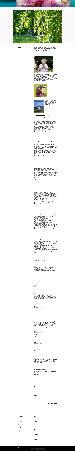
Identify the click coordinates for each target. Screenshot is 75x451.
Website (35, 395)
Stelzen (35, 437)
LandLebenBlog (20, 421)
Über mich (34, 8)
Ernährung (35, 418)
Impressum (43, 8)
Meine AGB (54, 8)
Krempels (19, 419)
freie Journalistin (38, 201)
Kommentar (36, 374)
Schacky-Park (36, 431)
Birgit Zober (36, 317)
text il (35, 440)
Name (35, 386)
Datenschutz (49, 8)
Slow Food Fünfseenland (37, 434)
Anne (35, 279)
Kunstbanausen (36, 427)
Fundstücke (36, 421)
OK (32, 449)
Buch (35, 416)
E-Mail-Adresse (37, 390)
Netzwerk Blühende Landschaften (22, 424)
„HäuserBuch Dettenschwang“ (40, 115)
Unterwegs (35, 442)
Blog (25, 8)
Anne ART (22, 3)
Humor (35, 424)
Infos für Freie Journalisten (21, 418)
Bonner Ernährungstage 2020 (46, 150)
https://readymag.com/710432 (38, 199)
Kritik (35, 426)
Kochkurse (36, 177)
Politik (35, 429)
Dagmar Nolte (36, 290)
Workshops (29, 8)
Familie (35, 419)
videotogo (41, 172)
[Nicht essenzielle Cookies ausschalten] (73, 448)
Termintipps (36, 439)
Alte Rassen (36, 414)
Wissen (35, 444)
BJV (18, 429)
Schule (35, 432)
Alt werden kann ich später (21, 414)
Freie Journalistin (20, 8)
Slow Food (19, 431)
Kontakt (39, 8)
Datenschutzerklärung (40, 449)
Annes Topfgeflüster (48, 78)
